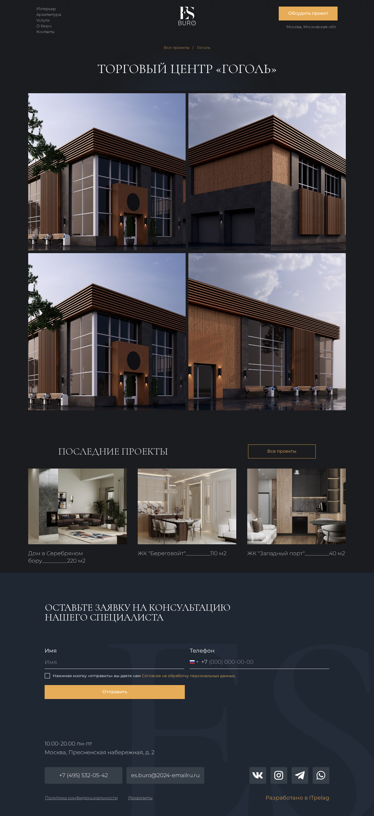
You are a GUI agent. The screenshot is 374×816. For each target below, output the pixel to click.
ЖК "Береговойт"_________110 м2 (182, 553)
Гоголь (203, 47)
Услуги (43, 20)
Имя (51, 650)
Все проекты (176, 47)
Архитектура (48, 14)
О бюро (44, 26)
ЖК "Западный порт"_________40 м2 (296, 553)
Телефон (202, 650)
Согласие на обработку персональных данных (188, 675)
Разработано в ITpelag (297, 797)
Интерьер (46, 8)
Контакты (45, 31)
